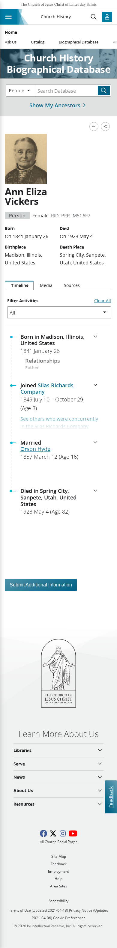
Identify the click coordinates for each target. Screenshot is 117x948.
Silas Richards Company (47, 388)
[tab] (19, 285)
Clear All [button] (102, 301)
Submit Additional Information (41, 584)
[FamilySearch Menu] (93, 126)
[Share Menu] (105, 126)
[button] (60, 346)
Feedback (110, 796)
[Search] (104, 90)
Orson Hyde (35, 449)
